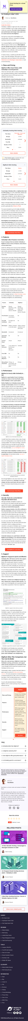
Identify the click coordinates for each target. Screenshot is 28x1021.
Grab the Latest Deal (16, 9)
